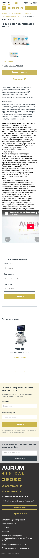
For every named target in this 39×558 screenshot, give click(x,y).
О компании (7, 528)
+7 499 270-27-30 (12, 492)
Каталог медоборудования (13, 520)
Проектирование (9, 524)
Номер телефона (8, 412)
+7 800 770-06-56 (30, 3)
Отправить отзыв (19, 513)
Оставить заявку (31, 8)
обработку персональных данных (13, 432)
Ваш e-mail (8, 284)
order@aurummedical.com (15, 497)
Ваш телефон (9, 274)
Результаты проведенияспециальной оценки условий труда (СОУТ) (17, 538)
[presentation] (15, 371)
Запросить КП (19, 79)
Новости (5, 532)
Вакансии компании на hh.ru (14, 544)
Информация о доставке (13, 66)
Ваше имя (8, 264)
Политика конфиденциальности (15, 548)
